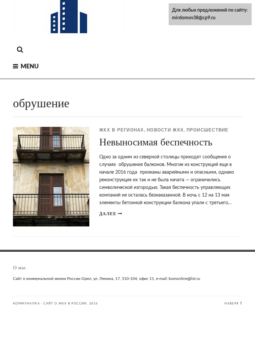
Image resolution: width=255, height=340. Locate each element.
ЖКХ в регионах (121, 130)
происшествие (208, 130)
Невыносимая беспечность (155, 141)
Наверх (231, 303)
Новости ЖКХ (165, 130)
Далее (108, 214)
